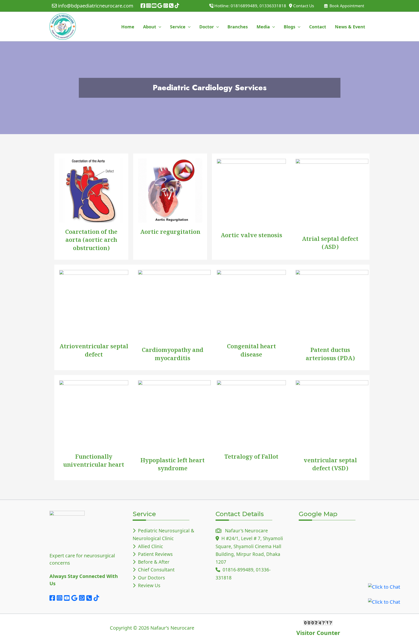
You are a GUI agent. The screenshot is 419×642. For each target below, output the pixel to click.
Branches (237, 27)
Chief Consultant (155, 570)
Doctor (206, 27)
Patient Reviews (154, 554)
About (149, 27)
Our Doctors (150, 578)
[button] (158, 26)
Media (263, 27)
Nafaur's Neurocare (244, 531)
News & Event (350, 27)
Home (127, 27)
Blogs (289, 27)
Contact (317, 27)
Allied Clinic (149, 546)
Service (177, 27)
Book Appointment (346, 5)
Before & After (152, 562)
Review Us (148, 585)
